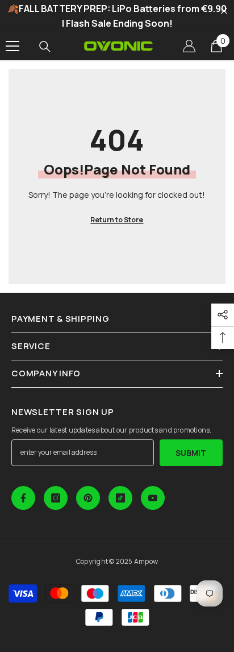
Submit (191, 452)
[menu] (12, 46)
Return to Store (116, 220)
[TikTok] (120, 498)
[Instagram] (56, 498)
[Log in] (189, 46)
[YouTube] (153, 498)
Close (224, 11)
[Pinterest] (88, 498)
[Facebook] (23, 498)
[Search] (45, 46)
